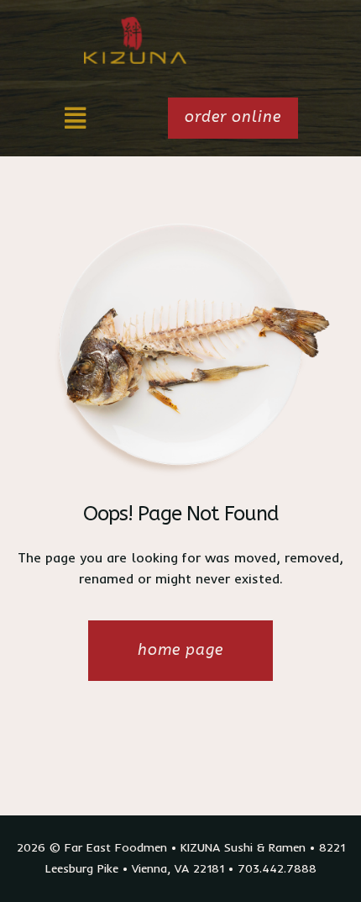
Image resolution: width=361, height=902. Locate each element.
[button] (75, 118)
